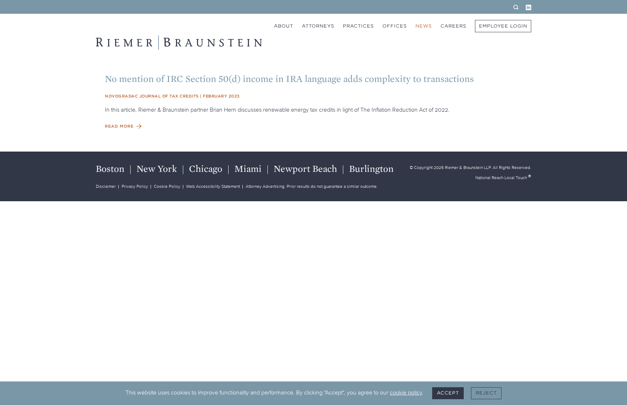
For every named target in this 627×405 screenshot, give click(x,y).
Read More (119, 126)
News (423, 26)
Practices (358, 26)
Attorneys (318, 26)
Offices (394, 26)
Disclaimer (106, 186)
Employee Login (503, 26)
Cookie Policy (167, 186)
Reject (486, 393)
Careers (453, 26)
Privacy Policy (135, 186)
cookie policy (406, 392)
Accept (448, 393)
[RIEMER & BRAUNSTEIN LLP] (179, 43)
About (283, 26)
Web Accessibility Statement (213, 186)
